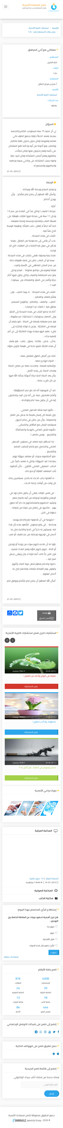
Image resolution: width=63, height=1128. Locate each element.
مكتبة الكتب (46, 898)
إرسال (51, 1094)
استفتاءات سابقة (11, 957)
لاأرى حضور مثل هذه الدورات (41, 946)
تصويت (53, 952)
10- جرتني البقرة (37, 879)
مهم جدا (50, 927)
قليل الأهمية (48, 939)
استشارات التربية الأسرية (39, 28)
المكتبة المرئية (44, 830)
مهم (52, 933)
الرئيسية (55, 28)
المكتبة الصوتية (43, 890)
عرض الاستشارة (31, 686)
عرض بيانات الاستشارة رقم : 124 (42, 32)
